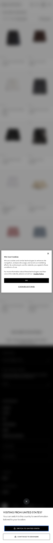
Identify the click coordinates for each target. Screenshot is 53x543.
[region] (26, 271)
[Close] (26, 501)
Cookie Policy (38, 274)
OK (26, 280)
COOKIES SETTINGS (26, 287)
